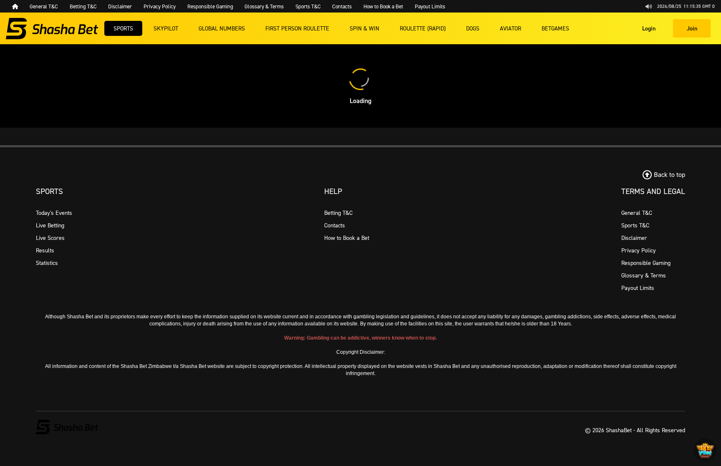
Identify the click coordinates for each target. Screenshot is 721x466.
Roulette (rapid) (423, 28)
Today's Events (54, 212)
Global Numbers (222, 28)
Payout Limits (637, 287)
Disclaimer (634, 237)
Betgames (555, 28)
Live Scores (50, 237)
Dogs (472, 28)
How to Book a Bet (346, 237)
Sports (123, 28)
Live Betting (50, 225)
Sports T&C (635, 225)
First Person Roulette (297, 28)
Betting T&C (338, 212)
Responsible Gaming (646, 262)
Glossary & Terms (643, 275)
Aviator (510, 28)
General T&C (636, 212)
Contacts (334, 225)
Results (45, 250)
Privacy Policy (638, 250)
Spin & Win (364, 28)
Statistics (47, 262)
